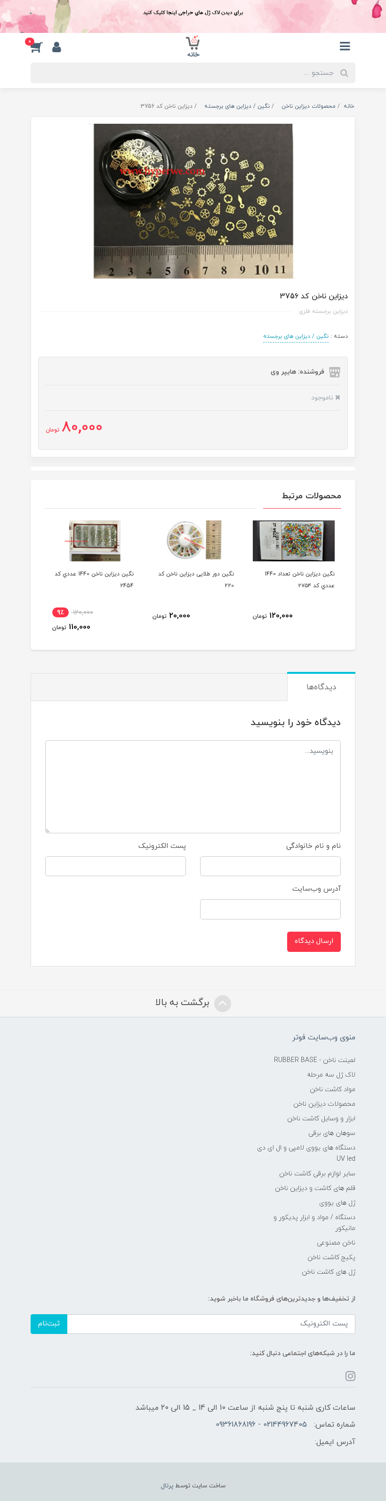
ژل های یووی (337, 1202)
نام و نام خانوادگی (313, 846)
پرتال (167, 1486)
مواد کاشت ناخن (332, 1089)
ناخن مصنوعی (336, 1242)
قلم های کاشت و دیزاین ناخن (315, 1188)
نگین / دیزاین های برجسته (296, 336)
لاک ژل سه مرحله (331, 1074)
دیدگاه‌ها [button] (321, 687)
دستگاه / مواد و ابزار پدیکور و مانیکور (314, 1223)
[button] (41, 46)
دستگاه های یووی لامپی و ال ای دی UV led (306, 1153)
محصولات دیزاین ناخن (324, 1104)
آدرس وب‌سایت (316, 889)
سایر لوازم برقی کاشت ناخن (317, 1173)
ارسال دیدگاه (314, 941)
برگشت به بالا (183, 1002)
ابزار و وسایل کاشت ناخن (321, 1118)
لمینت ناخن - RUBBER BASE (314, 1060)
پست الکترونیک (162, 846)
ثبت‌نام (49, 1324)
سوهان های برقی (331, 1133)
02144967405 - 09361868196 (261, 1425)
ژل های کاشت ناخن (328, 1272)
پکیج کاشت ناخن (331, 1257)
